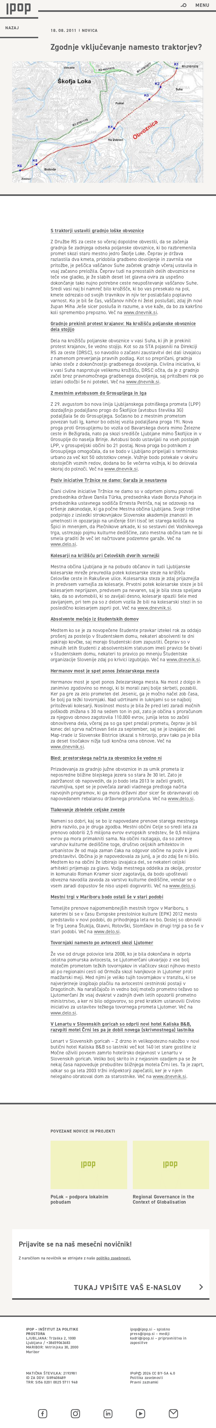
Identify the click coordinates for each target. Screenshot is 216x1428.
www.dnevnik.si (140, 312)
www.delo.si (63, 544)
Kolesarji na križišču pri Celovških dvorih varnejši (105, 555)
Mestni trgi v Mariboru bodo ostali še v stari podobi (107, 896)
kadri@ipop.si (142, 1338)
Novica (90, 30)
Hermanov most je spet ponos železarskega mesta (105, 671)
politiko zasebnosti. (113, 1258)
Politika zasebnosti (146, 1377)
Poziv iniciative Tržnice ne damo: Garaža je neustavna (109, 480)
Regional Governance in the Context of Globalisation (163, 1199)
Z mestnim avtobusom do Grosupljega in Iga (98, 393)
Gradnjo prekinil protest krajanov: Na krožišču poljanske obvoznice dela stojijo (123, 326)
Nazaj (12, 28)
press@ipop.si (142, 1333)
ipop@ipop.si (141, 1329)
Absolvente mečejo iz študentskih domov (95, 619)
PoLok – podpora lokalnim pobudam (80, 1199)
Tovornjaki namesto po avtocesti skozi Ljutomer (102, 942)
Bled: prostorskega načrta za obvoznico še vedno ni (106, 758)
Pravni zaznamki (144, 1382)
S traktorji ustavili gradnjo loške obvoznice (97, 230)
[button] (183, 5)
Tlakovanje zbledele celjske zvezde (88, 809)
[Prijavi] (201, 1287)
